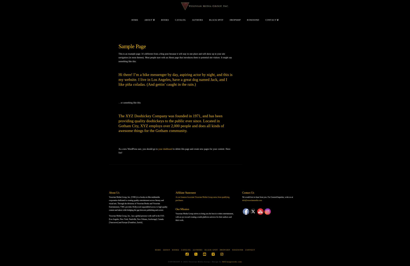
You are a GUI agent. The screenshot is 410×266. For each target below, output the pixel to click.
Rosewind (237, 250)
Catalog (186, 250)
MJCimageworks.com (232, 262)
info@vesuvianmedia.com (252, 200)
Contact (250, 250)
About (166, 250)
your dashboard (165, 149)
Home (158, 250)
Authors (198, 250)
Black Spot (211, 250)
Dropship (225, 250)
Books (175, 250)
